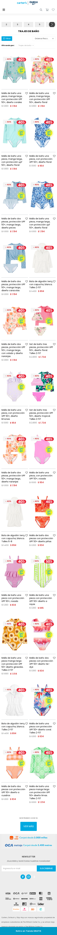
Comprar (19, 90)
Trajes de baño (24, 45)
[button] (41, 10)
